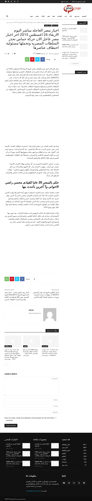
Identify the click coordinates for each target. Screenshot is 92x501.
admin (38, 53)
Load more (75, 63)
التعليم (25, 346)
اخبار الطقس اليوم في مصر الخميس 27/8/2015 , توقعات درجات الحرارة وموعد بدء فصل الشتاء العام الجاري (46, 294)
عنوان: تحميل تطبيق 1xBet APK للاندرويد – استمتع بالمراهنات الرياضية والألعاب (70, 38)
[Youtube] (5, 1)
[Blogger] (84, 483)
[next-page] (5, 364)
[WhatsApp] (27, 59)
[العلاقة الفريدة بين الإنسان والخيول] (84, 30)
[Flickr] (74, 483)
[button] (7, 16)
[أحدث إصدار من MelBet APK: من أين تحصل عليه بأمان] (84, 46)
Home (57, 22)
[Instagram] (14, 1)
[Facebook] (17, 1)
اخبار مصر (50, 22)
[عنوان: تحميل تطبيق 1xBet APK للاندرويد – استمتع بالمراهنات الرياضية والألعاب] (84, 38)
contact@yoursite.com (33, 491)
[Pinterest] (32, 59)
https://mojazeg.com (35, 313)
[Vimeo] (8, 1)
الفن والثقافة (48, 25)
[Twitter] (11, 1)
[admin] (34, 53)
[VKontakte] (64, 483)
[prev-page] (9, 364)
